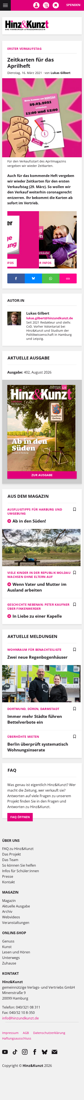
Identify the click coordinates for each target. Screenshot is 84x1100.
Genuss (8, 941)
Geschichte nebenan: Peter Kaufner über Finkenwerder (38, 606)
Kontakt (8, 882)
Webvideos (11, 917)
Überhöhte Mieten (23, 737)
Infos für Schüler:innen (20, 871)
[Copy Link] (68, 278)
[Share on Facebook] (16, 278)
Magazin (9, 900)
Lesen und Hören (16, 952)
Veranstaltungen (15, 922)
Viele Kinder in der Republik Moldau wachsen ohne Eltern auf (39, 575)
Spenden (73, 5)
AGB (26, 1033)
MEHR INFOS (42, 263)
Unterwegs (11, 957)
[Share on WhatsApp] (50, 278)
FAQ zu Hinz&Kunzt (18, 848)
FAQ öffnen (20, 817)
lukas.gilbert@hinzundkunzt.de (49, 318)
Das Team (10, 859)
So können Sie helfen (19, 865)
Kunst (7, 946)
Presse (7, 876)
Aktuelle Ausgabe (16, 906)
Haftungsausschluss (16, 1038)
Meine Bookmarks (56, 5)
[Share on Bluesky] (33, 278)
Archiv (7, 911)
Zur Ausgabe (42, 475)
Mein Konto (36, 5)
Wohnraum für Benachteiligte (34, 650)
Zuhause (9, 963)
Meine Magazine (46, 5)
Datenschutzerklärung (49, 1033)
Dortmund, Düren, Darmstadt (33, 709)
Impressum (10, 1033)
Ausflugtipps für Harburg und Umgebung (34, 511)
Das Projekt (11, 854)
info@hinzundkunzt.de (20, 1018)
